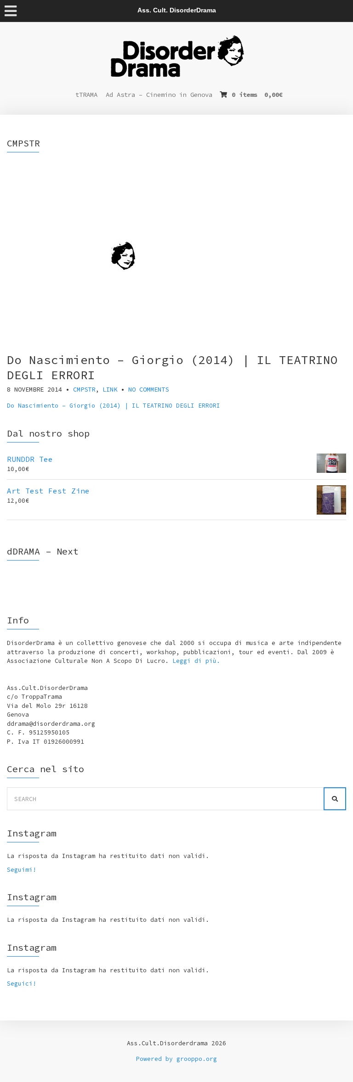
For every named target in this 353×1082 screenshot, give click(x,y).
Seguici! (21, 983)
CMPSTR (84, 389)
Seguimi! (21, 870)
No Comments (148, 389)
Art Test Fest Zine (48, 490)
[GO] (335, 798)
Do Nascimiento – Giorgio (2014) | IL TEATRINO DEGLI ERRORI (113, 405)
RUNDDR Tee (30, 459)
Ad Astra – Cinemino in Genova (159, 94)
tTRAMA (86, 94)
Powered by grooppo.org (176, 1059)
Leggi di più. (196, 661)
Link (109, 389)
